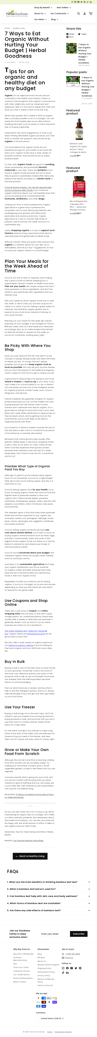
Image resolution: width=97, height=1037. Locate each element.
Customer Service (21, 971)
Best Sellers (63, 7)
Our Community (59, 13)
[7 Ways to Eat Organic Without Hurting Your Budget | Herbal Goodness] (71, 48)
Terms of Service (45, 985)
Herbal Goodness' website (21, 645)
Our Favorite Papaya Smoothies (28, 840)
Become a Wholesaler (23, 954)
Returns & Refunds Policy (46, 980)
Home (7, 28)
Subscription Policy (46, 972)
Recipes (41, 957)
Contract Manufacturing (20, 958)
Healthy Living (19, 28)
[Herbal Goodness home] (16, 13)
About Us (39, 13)
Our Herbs (39, 19)
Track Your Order (21, 967)
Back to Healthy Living (31, 856)
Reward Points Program (48, 965)
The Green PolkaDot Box (16, 631)
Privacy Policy (44, 975)
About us (42, 961)
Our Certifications (21, 974)
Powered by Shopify (63, 1032)
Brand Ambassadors (23, 978)
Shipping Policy (45, 968)
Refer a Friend (19, 982)
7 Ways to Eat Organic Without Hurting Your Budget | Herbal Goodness (84, 53)
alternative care (73, 84)
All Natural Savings (36, 634)
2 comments (10, 62)
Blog (53, 19)
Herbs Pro (32, 631)
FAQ (15, 964)
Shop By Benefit (42, 7)
